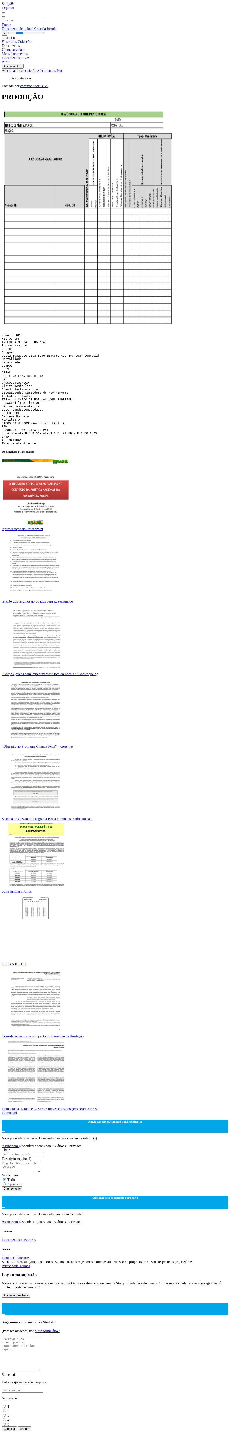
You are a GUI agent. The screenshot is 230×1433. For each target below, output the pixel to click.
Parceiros (22, 1258)
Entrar (6, 25)
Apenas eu (14, 1184)
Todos (11, 1180)
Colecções (25, 41)
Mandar (24, 1429)
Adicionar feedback (16, 1295)
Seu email (9, 1374)
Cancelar (9, 1429)
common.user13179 (34, 86)
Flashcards (10, 41)
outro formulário (47, 1331)
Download (9, 1113)
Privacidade (10, 1266)
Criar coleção (12, 1188)
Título (6, 1150)
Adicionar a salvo (49, 70)
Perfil (5, 62)
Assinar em (10, 1146)
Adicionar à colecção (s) (19, 70)
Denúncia (8, 1258)
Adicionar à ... (13, 66)
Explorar (8, 8)
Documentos (11, 1240)
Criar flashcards (45, 29)
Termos (24, 1266)
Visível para (10, 1175)
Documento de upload (18, 29)
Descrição (16, 1159)
